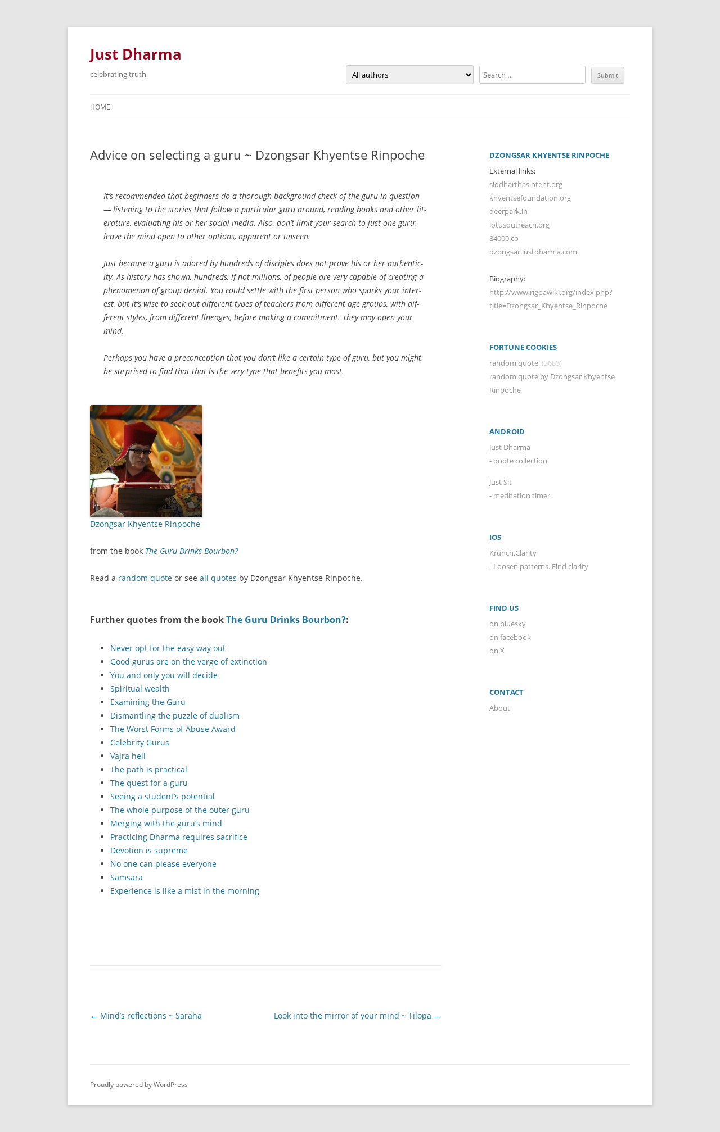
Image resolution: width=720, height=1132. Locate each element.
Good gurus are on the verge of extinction (188, 661)
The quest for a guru (149, 783)
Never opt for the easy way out (168, 648)
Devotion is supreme (149, 850)
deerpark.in (508, 211)
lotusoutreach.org (519, 225)
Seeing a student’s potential (162, 796)
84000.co (504, 238)
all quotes (218, 577)
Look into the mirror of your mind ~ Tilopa (358, 1015)
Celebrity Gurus (139, 742)
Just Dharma (136, 54)
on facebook (510, 637)
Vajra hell (128, 756)
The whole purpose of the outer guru (180, 809)
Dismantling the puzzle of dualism (175, 715)
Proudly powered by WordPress (139, 1084)
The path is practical (148, 769)
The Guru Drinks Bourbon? (191, 550)
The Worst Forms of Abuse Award (173, 729)
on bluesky (507, 624)
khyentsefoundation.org (530, 198)
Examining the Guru (148, 702)
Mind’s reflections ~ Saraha (146, 1015)
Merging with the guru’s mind (166, 823)
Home (100, 107)
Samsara (126, 877)
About (499, 708)
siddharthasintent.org (525, 184)
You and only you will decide (164, 675)
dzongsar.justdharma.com (533, 252)
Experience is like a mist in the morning (184, 890)
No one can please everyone (163, 863)
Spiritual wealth (140, 688)
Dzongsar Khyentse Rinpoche (145, 524)
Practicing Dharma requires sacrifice (179, 836)
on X (497, 650)
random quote (145, 577)
